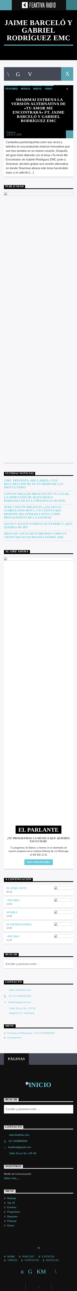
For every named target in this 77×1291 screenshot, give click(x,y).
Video (48, 88)
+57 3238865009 (17, 1141)
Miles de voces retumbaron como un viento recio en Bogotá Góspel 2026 (35, 535)
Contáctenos (14, 1037)
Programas (13, 1211)
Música (25, 88)
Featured (11, 88)
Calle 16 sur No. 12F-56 (22, 1153)
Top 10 (11, 1202)
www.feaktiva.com (19, 1134)
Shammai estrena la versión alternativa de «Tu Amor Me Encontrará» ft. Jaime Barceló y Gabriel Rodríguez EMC (38, 110)
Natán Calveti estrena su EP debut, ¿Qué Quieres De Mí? (38, 525)
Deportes (12, 1216)
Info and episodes (38, 862)
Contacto (32, 1260)
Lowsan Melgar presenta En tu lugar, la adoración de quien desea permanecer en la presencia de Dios (36, 497)
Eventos (11, 1207)
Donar (10, 1225)
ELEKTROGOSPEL (19, 924)
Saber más (10, 1178)
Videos (12, 1260)
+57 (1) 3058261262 (19, 996)
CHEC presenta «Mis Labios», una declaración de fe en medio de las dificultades (33, 484)
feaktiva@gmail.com (19, 1002)
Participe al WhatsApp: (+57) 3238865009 (31, 1033)
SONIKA (12, 912)
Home (11, 1256)
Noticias (11, 1198)
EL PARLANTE (16, 888)
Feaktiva (10, 132)
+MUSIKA (13, 900)
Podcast (11, 1221)
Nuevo (37, 88)
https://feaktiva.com (20, 989)
